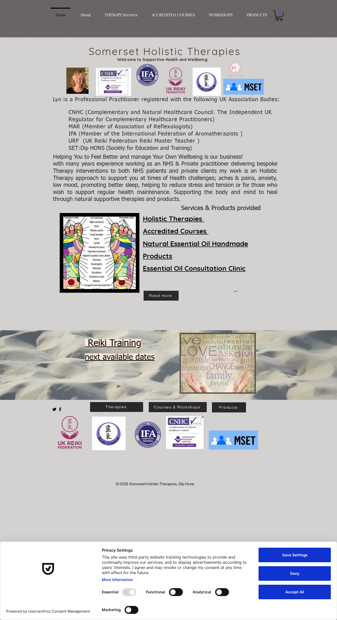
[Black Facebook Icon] (60, 409)
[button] (279, 15)
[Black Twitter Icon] (54, 409)
